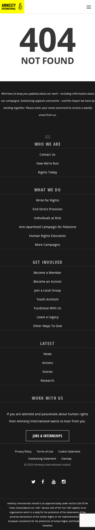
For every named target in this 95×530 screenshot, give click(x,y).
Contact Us (47, 154)
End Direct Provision (48, 209)
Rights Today (47, 172)
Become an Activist (47, 281)
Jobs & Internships (47, 435)
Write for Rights (47, 200)
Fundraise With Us (47, 308)
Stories (47, 371)
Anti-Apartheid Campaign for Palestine (47, 227)
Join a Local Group (47, 290)
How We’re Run (47, 163)
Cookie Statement (69, 451)
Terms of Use (45, 451)
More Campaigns (47, 244)
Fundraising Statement (42, 459)
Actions (47, 363)
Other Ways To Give (47, 326)
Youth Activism (48, 299)
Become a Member (47, 272)
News (48, 354)
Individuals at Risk (47, 218)
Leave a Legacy (48, 317)
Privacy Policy (23, 451)
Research (47, 380)
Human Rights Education (47, 236)
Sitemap (66, 459)
